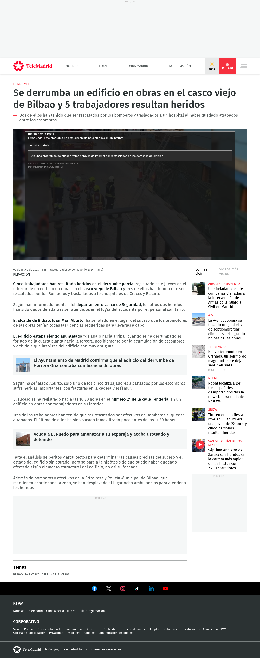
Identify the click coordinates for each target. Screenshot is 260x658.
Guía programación (92, 611)
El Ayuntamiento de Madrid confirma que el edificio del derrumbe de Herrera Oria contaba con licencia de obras (23, 365)
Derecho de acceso (134, 629)
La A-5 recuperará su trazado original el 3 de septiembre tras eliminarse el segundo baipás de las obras (198, 319)
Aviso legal (74, 632)
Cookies (89, 632)
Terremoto (217, 346)
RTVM (18, 604)
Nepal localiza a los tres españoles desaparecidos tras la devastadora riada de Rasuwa (198, 382)
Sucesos (64, 574)
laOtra (71, 611)
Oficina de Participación (29, 632)
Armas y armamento (224, 283)
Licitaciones (192, 629)
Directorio (93, 629)
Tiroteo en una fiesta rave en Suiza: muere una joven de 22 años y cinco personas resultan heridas (198, 414)
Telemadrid (35, 611)
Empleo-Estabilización (165, 629)
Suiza (212, 409)
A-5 (210, 315)
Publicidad (110, 629)
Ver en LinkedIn (151, 589)
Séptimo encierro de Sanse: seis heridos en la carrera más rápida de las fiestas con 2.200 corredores (198, 445)
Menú (244, 66)
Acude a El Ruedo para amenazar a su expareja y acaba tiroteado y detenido (23, 439)
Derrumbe (21, 84)
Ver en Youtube (165, 589)
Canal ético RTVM (214, 629)
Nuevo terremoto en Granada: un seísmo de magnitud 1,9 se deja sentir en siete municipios (198, 351)
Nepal (212, 378)
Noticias (72, 66)
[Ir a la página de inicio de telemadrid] (32, 66)
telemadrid (27, 649)
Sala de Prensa (23, 629)
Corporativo (26, 622)
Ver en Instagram (123, 589)
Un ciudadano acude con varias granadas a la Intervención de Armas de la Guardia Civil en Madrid (198, 288)
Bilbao (18, 574)
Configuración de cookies (116, 632)
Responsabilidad (48, 629)
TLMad (103, 66)
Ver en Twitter (109, 589)
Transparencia (72, 629)
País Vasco (32, 574)
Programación (179, 66)
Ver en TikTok (137, 589)
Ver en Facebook (94, 589)
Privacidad (56, 632)
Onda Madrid (138, 66)
